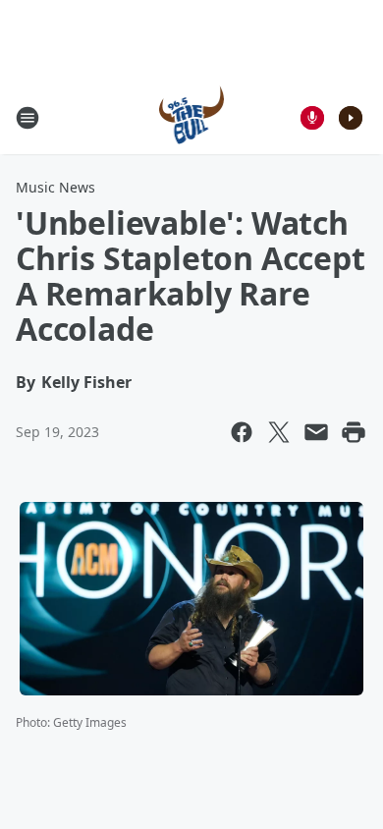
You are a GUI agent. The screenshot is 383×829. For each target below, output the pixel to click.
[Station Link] (192, 117)
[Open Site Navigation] (27, 118)
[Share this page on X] (279, 432)
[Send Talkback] (312, 118)
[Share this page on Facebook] (241, 432)
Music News (55, 187)
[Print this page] (353, 432)
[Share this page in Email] (316, 432)
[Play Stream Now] (350, 118)
